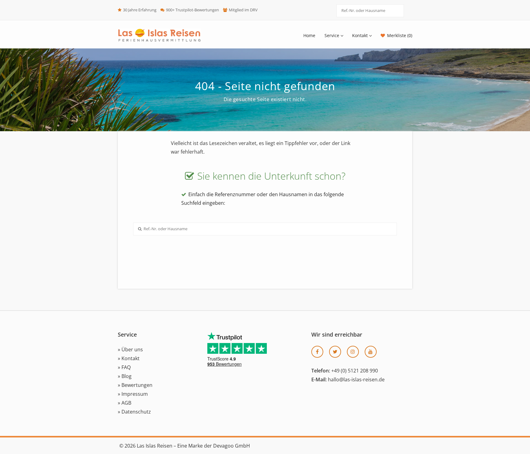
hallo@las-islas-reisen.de (356, 379)
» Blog (125, 376)
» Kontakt (129, 358)
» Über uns (130, 349)
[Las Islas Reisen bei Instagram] (353, 352)
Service (332, 35)
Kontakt (360, 35)
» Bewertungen (135, 385)
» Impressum (133, 394)
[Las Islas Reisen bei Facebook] (317, 352)
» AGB (124, 402)
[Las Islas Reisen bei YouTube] (371, 352)
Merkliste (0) (399, 35)
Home (309, 35)
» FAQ (124, 367)
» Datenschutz (134, 411)
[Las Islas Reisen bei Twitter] (335, 352)
